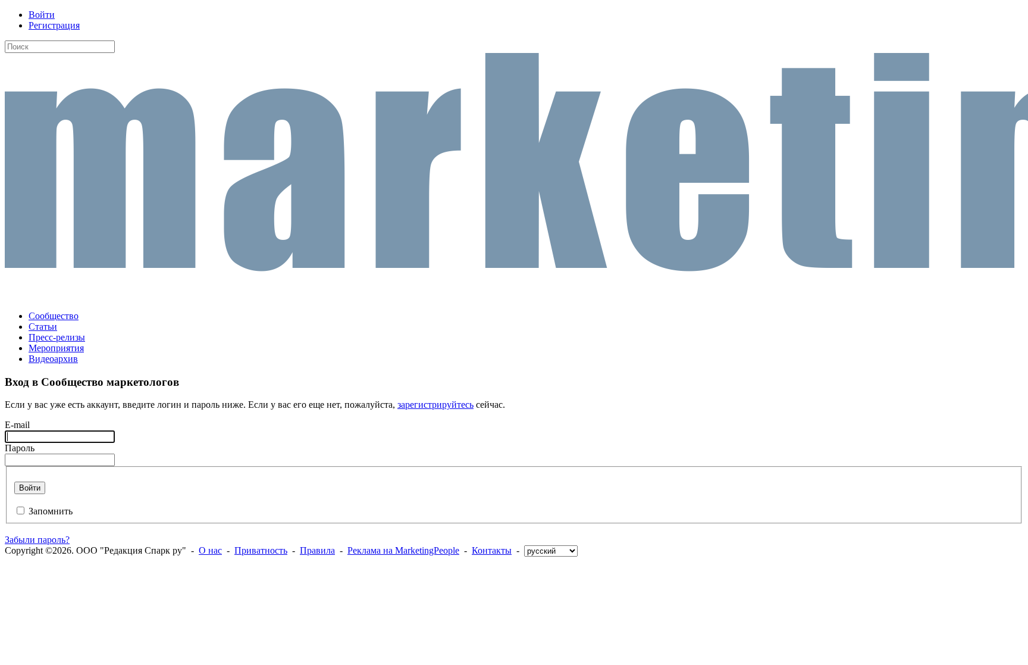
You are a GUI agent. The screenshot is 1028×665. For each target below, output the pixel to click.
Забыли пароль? (37, 540)
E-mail (17, 425)
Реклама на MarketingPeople (403, 550)
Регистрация (54, 25)
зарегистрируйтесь (435, 404)
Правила (317, 550)
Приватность (260, 550)
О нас (210, 550)
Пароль (20, 448)
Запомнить (51, 511)
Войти (42, 15)
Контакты (492, 550)
